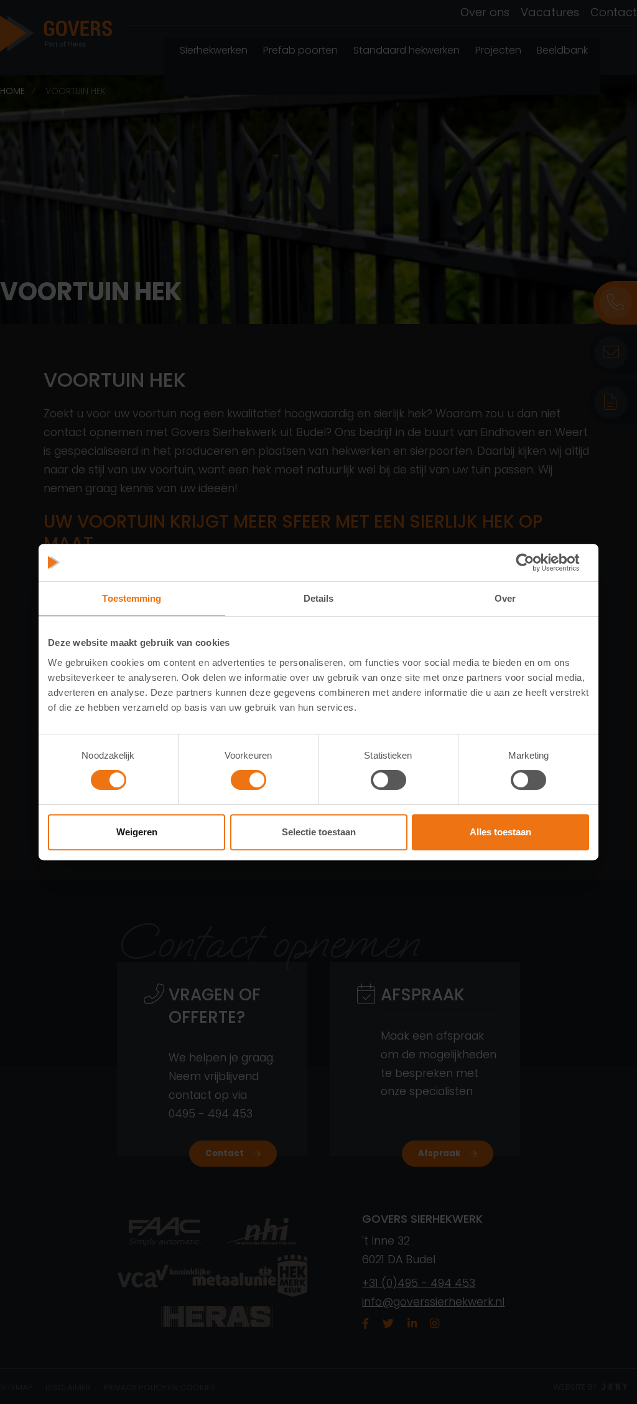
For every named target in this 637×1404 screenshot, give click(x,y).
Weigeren (136, 832)
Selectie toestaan (319, 832)
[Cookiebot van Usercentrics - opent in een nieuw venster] (534, 562)
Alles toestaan (500, 832)
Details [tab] (319, 598)
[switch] (248, 780)
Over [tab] (505, 598)
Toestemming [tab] (131, 598)
